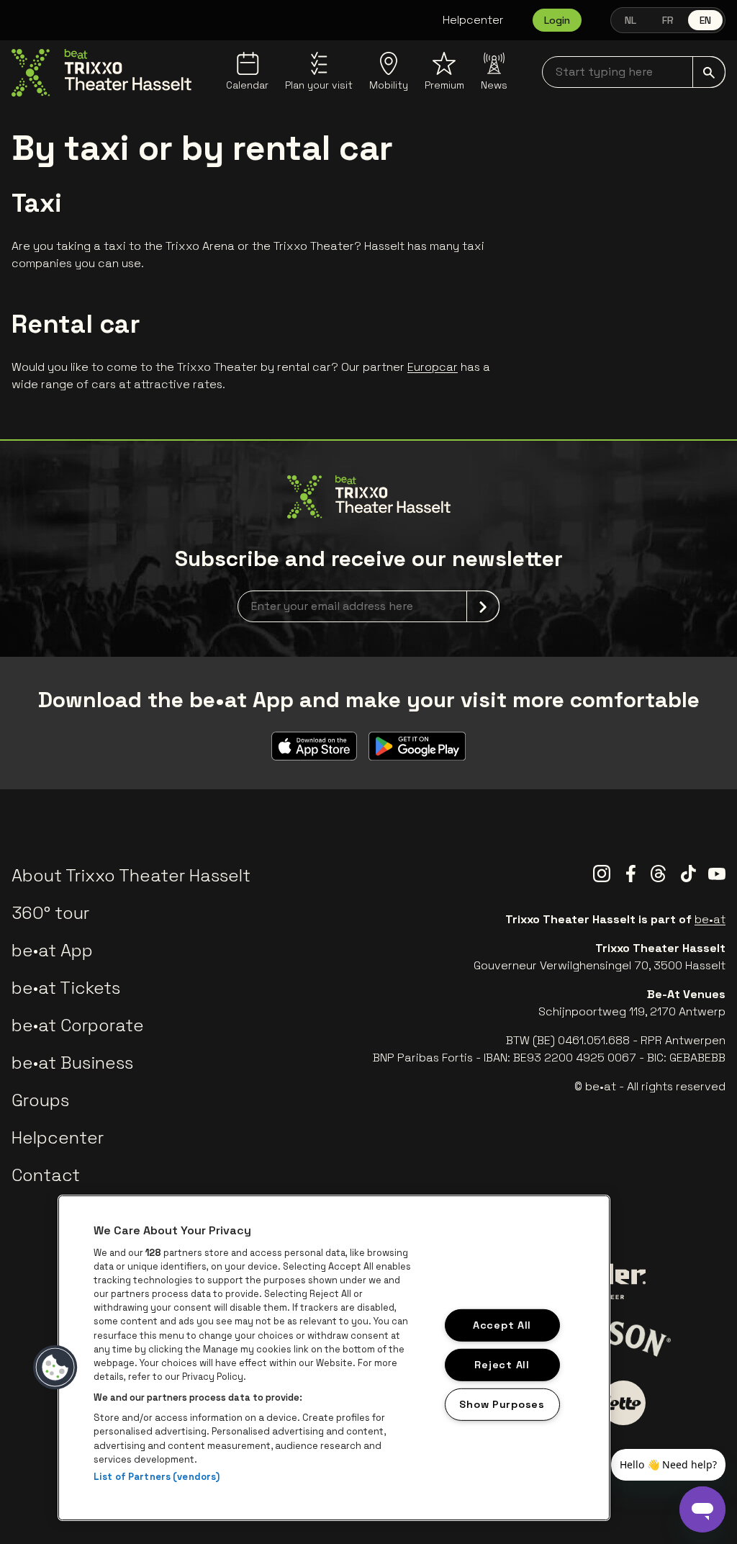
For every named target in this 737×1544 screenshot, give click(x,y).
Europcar (432, 366)
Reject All (501, 1364)
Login (557, 20)
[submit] (708, 72)
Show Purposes (501, 1403)
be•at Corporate (78, 1025)
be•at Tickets (66, 988)
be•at (710, 919)
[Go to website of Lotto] (623, 1403)
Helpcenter (473, 19)
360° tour (50, 913)
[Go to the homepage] (101, 72)
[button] (55, 1368)
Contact (46, 1175)
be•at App (52, 950)
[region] (334, 1358)
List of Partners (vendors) (157, 1477)
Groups (40, 1100)
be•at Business (72, 1062)
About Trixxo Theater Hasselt (131, 875)
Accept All (502, 1325)
